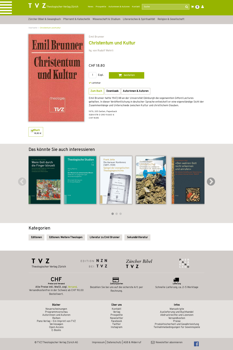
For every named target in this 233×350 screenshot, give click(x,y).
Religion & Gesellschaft (171, 19)
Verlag (116, 312)
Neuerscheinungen (56, 309)
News (90, 6)
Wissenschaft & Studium (106, 19)
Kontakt (136, 6)
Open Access (56, 327)
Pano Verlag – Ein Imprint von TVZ (56, 321)
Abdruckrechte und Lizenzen (176, 315)
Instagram (116, 327)
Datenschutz (114, 342)
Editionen (36, 237)
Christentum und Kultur (50, 28)
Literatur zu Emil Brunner (105, 237)
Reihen (56, 318)
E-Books (56, 330)
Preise (177, 321)
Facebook (116, 321)
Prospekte (101, 6)
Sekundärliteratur (137, 237)
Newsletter (116, 318)
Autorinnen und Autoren (56, 315)
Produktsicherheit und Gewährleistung (177, 324)
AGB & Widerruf (132, 342)
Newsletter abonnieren (168, 342)
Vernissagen (56, 324)
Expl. (101, 75)
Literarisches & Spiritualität (139, 19)
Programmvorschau (56, 312)
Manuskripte (177, 309)
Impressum (98, 342)
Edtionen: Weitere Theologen (65, 237)
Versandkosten (176, 318)
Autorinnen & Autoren (119, 6)
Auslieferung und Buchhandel (177, 312)
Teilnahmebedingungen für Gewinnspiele (177, 327)
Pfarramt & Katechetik (76, 19)
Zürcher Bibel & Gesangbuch (44, 19)
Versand (72, 287)
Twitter (116, 324)
